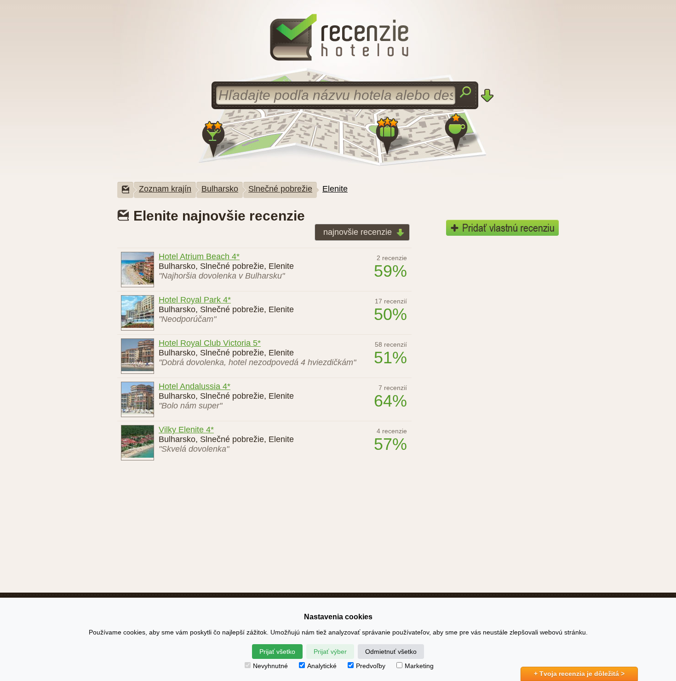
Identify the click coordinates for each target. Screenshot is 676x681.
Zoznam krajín (165, 188)
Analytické (322, 665)
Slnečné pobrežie (280, 188)
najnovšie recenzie (357, 232)
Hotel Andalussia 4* (194, 386)
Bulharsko (219, 188)
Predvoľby (370, 665)
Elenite (335, 188)
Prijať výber (330, 651)
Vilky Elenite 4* (186, 429)
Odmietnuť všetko (391, 651)
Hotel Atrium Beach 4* (199, 256)
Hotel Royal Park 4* (195, 299)
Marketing (419, 665)
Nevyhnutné (270, 665)
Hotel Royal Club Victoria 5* (210, 343)
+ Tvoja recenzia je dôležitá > (579, 673)
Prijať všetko (277, 651)
